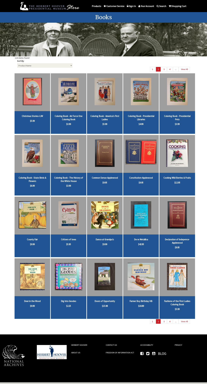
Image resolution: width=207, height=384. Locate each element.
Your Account (147, 6)
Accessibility (146, 345)
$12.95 (177, 182)
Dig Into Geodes (68, 301)
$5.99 (32, 120)
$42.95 (141, 244)
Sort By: (20, 61)
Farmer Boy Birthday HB (141, 301)
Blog (162, 353)
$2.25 (68, 305)
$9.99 (32, 244)
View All (184, 69)
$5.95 (68, 244)
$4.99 (141, 124)
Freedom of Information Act (120, 352)
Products (96, 6)
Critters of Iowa (68, 239)
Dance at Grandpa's (105, 239)
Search (162, 6)
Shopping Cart (178, 6)
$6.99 (32, 185)
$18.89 (141, 305)
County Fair (32, 239)
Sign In (132, 6)
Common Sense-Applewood (105, 177)
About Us (75, 352)
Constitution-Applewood (141, 177)
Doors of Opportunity (105, 301)
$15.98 (105, 305)
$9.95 (104, 182)
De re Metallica (141, 239)
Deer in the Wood (32, 301)
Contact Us (111, 345)
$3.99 (68, 124)
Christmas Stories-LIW (32, 116)
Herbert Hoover (79, 345)
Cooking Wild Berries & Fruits (177, 177)
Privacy (178, 345)
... (175, 69)
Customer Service (115, 6)
